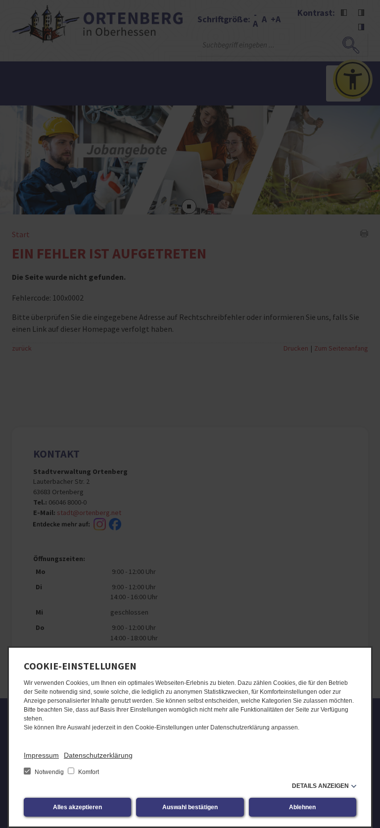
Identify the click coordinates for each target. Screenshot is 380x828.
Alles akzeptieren (77, 807)
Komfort (88, 772)
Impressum (41, 755)
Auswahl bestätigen (190, 807)
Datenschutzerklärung (98, 755)
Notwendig (49, 772)
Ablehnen (302, 807)
